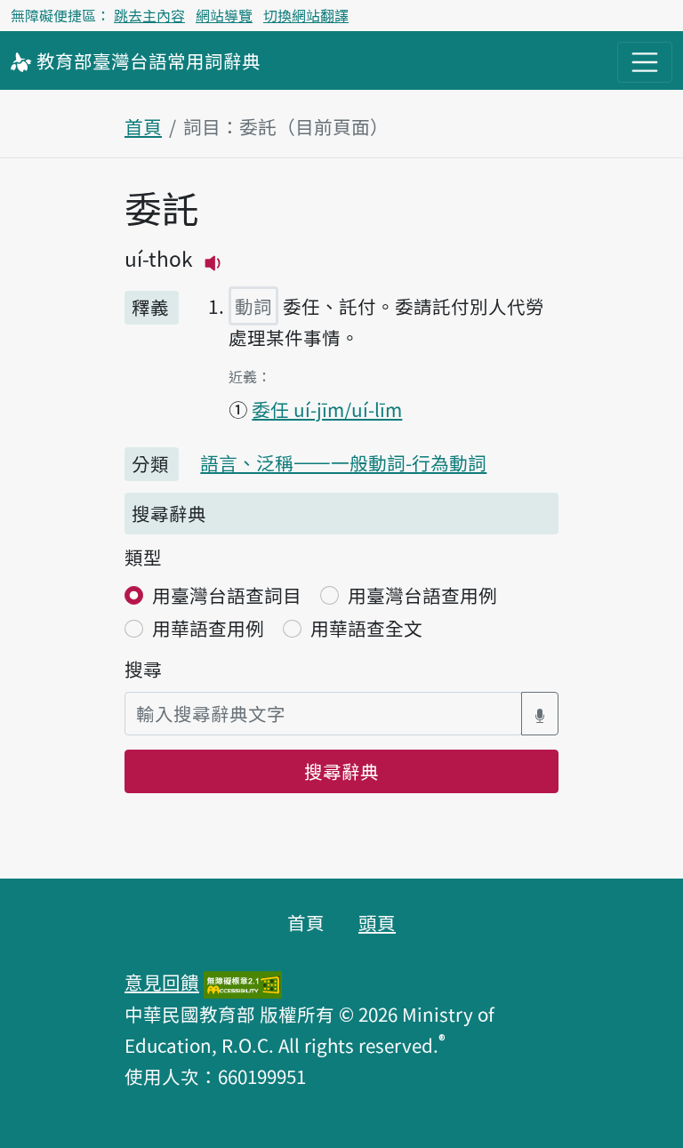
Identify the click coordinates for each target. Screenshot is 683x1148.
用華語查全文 (366, 627)
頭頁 (377, 922)
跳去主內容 (149, 15)
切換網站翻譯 (306, 15)
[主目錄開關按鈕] (644, 62)
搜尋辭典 (341, 771)
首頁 (143, 126)
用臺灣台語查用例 (422, 595)
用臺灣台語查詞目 (226, 595)
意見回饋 (162, 981)
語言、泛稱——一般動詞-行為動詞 (343, 462)
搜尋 (143, 668)
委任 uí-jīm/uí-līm (327, 409)
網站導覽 (224, 15)
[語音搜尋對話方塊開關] (539, 713)
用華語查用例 (208, 627)
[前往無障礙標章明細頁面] (243, 981)
